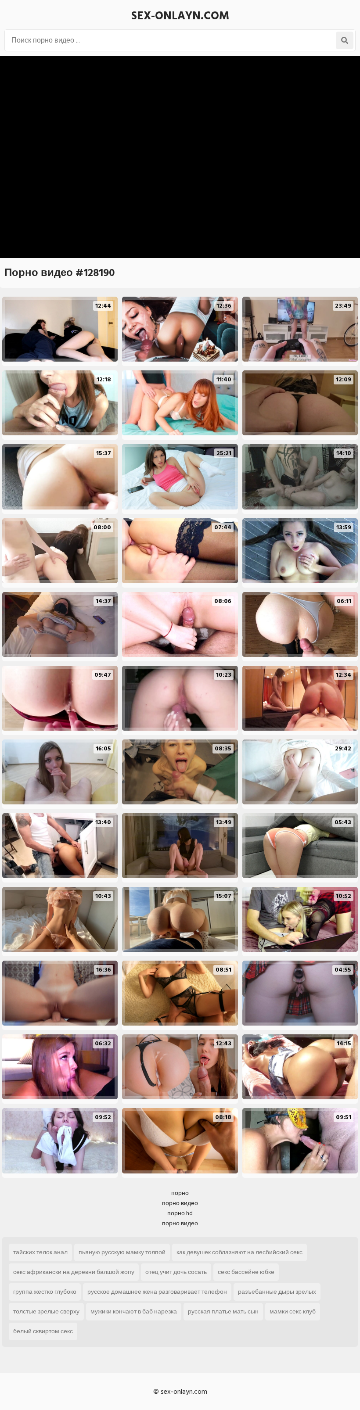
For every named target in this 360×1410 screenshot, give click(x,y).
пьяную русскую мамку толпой (122, 1252)
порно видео (180, 1203)
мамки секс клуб (293, 1311)
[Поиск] (344, 40)
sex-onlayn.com (180, 16)
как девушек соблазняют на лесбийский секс (239, 1252)
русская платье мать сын (223, 1311)
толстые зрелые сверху (46, 1311)
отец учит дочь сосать (176, 1272)
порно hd (180, 1213)
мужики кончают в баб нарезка (133, 1311)
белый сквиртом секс (43, 1331)
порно (180, 1193)
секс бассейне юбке (246, 1272)
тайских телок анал (40, 1252)
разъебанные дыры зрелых (277, 1292)
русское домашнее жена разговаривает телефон (157, 1292)
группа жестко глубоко (44, 1292)
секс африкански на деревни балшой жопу (73, 1272)
